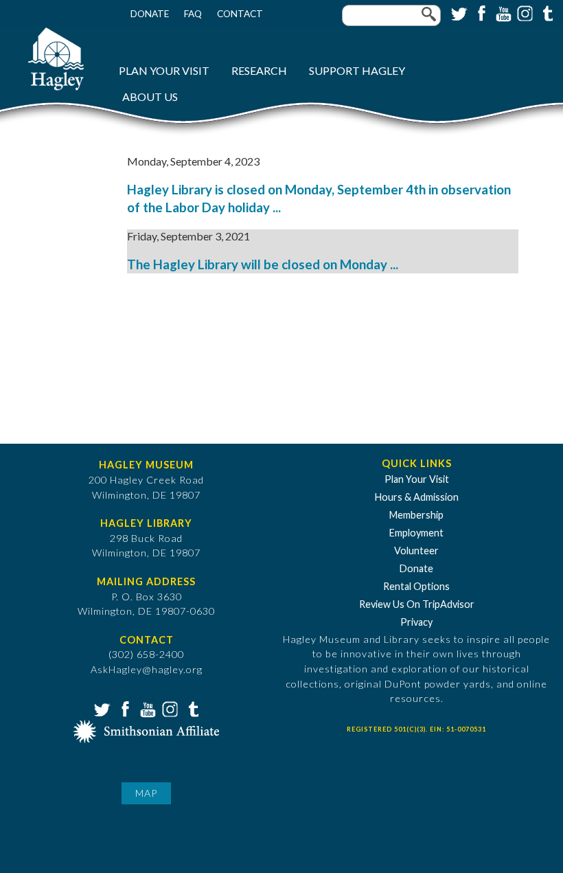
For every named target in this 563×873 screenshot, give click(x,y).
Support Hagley (357, 70)
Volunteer (416, 550)
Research (259, 70)
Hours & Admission (417, 497)
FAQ (193, 13)
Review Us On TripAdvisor (416, 604)
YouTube (502, 12)
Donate (149, 13)
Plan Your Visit (164, 70)
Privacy (416, 622)
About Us (150, 96)
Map (146, 793)
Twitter (458, 12)
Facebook (480, 12)
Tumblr (546, 12)
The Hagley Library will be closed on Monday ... (262, 264)
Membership (416, 515)
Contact (240, 13)
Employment (416, 532)
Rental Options (416, 586)
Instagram (524, 12)
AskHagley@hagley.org (147, 669)
